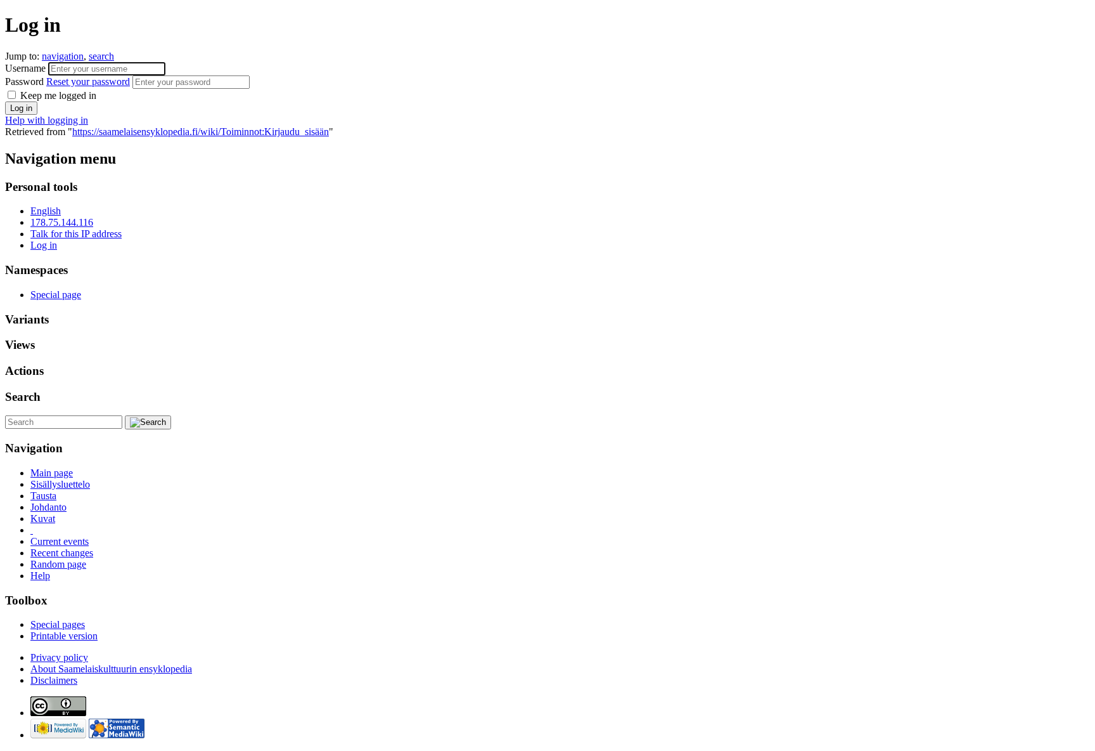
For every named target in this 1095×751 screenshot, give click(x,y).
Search (23, 396)
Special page (55, 294)
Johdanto (48, 507)
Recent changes (61, 552)
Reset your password (88, 81)
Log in (43, 245)
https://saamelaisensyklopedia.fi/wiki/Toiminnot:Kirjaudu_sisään (200, 131)
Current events (59, 541)
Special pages (57, 624)
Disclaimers (53, 680)
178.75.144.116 (61, 222)
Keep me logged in (57, 95)
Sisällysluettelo (60, 484)
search (101, 56)
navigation (63, 56)
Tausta (43, 495)
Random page (58, 564)
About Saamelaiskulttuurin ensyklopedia (111, 668)
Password (67, 81)
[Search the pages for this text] (148, 422)
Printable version (64, 635)
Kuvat (42, 518)
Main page (51, 472)
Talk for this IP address (76, 233)
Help (40, 575)
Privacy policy (59, 657)
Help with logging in (46, 120)
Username (26, 68)
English (45, 211)
